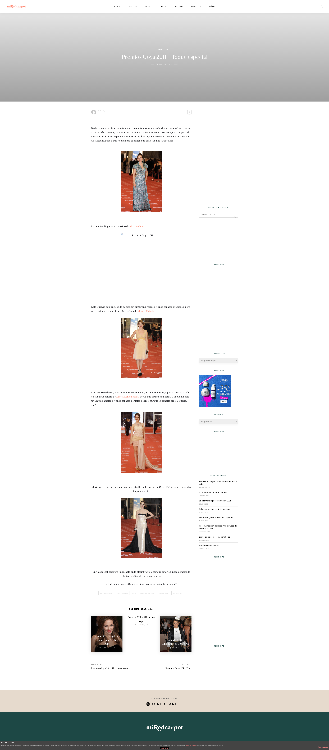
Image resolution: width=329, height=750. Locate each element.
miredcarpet (167, 704)
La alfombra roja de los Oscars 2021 (215, 501)
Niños (212, 6)
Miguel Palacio (146, 311)
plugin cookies (323, 747)
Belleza (133, 6)
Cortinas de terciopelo (209, 545)
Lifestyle (196, 6)
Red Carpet (164, 49)
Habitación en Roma (127, 396)
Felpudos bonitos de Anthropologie (214, 509)
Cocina (179, 6)
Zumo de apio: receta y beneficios (214, 537)
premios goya (163, 593)
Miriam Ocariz (138, 226)
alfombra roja (106, 593)
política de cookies (191, 745)
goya (134, 593)
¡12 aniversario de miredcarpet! (213, 492)
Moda (117, 6)
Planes (162, 6)
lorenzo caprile (147, 593)
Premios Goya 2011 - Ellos (178, 668)
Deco (148, 6)
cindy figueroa (122, 593)
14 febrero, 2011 (164, 64)
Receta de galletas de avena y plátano (216, 517)
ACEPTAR (164, 748)
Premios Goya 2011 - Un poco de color (110, 668)
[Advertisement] (218, 158)
